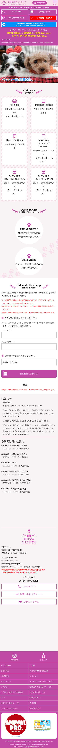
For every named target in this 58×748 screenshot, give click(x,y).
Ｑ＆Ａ (3, 698)
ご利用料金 (5, 676)
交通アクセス (35, 698)
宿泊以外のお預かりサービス (41, 687)
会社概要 (33, 703)
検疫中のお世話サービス (10, 703)
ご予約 (32, 666)
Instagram (14, 660)
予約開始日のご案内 (44, 18)
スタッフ (43, 660)
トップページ (6, 666)
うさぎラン (5, 687)
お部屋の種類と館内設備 (39, 671)
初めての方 (5, 671)
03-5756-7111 (16, 12)
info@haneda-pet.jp (16, 18)
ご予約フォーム (45, 12)
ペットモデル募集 (15, 736)
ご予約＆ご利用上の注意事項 (12, 692)
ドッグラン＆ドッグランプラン (41, 682)
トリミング (34, 676)
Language (41, 3)
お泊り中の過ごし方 (37, 692)
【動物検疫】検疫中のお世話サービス (30, 24)
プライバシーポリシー (9, 708)
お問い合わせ (35, 708)
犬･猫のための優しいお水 (42, 730)
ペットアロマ (6, 682)
